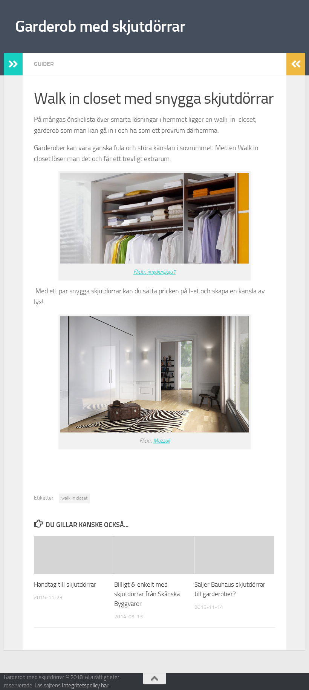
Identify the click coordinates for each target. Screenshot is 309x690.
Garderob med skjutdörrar (100, 26)
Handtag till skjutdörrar (65, 584)
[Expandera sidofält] (13, 64)
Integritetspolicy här (85, 685)
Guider (44, 63)
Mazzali (161, 440)
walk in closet (74, 498)
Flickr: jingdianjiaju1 (154, 271)
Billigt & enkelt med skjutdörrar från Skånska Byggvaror (147, 594)
